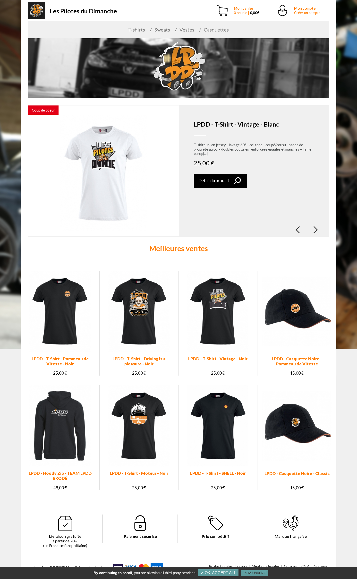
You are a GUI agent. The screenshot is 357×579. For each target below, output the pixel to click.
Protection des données (228, 566)
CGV (305, 566)
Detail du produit (214, 180)
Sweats (162, 29)
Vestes (186, 29)
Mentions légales (266, 566)
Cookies (290, 566)
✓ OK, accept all (218, 573)
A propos (320, 566)
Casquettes (216, 29)
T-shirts (136, 29)
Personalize (255, 573)
